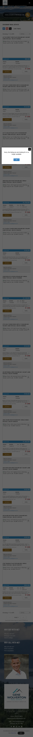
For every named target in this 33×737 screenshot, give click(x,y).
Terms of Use (13, 733)
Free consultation (9, 650)
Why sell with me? (9, 646)
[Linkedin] (19, 726)
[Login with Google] (7, 29)
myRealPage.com (19, 736)
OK (21, 733)
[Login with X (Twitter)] (10, 29)
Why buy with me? (9, 633)
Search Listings (8, 637)
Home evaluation (9, 648)
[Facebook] (11, 726)
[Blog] (22, 726)
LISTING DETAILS (7, 71)
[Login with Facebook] (4, 29)
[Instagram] (16, 726)
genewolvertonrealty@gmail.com (10, 80)
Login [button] (17, 29)
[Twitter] (14, 726)
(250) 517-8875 (6, 78)
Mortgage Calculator (9, 635)
